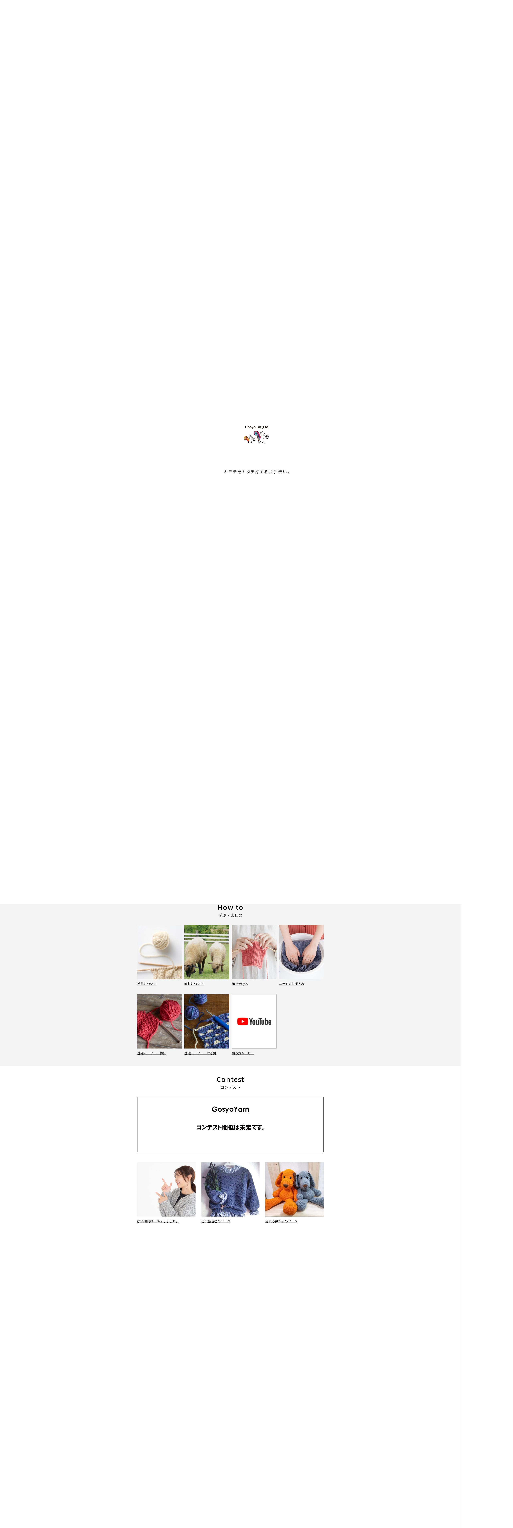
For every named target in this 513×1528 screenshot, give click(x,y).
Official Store (492, 30)
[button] (227, 249)
